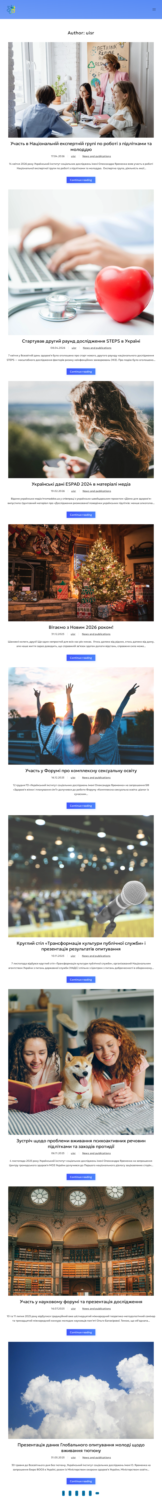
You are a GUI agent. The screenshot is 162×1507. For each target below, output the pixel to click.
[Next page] (97, 1493)
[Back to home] (11, 9)
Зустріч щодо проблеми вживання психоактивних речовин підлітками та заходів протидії (81, 1143)
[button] (154, 9)
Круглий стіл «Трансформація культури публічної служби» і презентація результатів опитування (81, 946)
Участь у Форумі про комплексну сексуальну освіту (81, 770)
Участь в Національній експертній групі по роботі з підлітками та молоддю (81, 146)
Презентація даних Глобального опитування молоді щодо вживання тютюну (81, 1447)
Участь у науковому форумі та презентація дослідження (81, 1301)
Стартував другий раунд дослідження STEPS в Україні (81, 341)
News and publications (96, 156)
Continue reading (81, 180)
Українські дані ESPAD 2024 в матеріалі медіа (81, 484)
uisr (73, 156)
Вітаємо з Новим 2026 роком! (81, 627)
